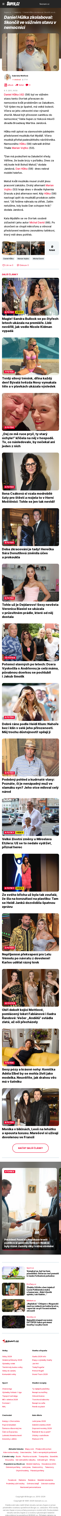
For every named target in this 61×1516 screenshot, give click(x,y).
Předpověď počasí (43, 1449)
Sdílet (21, 85)
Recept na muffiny (39, 1392)
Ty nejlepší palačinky (41, 1389)
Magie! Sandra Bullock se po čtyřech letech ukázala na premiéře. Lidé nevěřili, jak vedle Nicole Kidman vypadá (30, 325)
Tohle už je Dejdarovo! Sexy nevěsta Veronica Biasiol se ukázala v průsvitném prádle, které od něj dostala (30, 611)
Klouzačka (9, 1460)
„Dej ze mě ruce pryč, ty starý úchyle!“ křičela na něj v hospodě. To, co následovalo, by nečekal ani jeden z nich (28, 440)
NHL (4, 1407)
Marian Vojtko (20, 147)
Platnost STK (37, 1439)
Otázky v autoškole (40, 1435)
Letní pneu (26, 1467)
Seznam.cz (44, 4)
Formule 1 (6, 1403)
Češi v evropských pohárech (45, 1452)
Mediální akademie (45, 1480)
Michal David (37, 222)
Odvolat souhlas (48, 1484)
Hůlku (22, 143)
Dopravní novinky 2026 (42, 1428)
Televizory (49, 1467)
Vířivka (52, 1460)
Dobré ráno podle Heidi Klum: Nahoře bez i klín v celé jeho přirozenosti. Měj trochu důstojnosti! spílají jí (30, 728)
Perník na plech (38, 1407)
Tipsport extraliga (10, 1396)
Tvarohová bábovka (40, 1400)
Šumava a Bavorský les (12, 1428)
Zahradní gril (42, 1460)
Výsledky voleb (8, 1364)
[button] (30, 52)
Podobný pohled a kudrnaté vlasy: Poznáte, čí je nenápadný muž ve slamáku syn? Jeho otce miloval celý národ (30, 785)
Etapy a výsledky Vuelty (42, 1360)
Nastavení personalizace (30, 1487)
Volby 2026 (7, 1356)
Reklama (22, 1480)
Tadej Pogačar (38, 1367)
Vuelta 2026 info (39, 1356)
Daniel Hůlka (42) (14, 94)
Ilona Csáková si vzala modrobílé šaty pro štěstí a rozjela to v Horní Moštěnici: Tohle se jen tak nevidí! (28, 497)
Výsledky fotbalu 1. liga (12, 1392)
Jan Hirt (35, 1364)
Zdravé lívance (38, 1396)
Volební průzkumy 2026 (12, 1360)
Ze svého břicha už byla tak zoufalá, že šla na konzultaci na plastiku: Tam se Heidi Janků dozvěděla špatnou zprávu (30, 901)
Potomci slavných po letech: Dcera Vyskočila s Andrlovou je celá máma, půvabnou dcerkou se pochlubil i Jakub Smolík (30, 670)
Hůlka (47, 193)
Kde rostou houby (10, 1452)
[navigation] (3, 4)
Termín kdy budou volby (12, 1367)
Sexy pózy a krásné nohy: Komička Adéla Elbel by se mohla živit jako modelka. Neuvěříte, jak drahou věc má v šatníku (29, 1075)
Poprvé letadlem (9, 1425)
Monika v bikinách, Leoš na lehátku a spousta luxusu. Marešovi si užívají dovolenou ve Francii (30, 1133)
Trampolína (43, 1456)
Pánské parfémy (37, 1471)
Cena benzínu (25, 1452)
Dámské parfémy (13, 1467)
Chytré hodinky (22, 1471)
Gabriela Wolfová (20, 76)
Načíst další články (30, 1148)
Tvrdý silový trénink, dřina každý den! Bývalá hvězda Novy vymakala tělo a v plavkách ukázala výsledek (29, 382)
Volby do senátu (9, 1371)
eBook (10, 85)
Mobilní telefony (33, 1464)
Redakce (31, 1480)
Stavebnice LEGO (49, 1464)
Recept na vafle (38, 1403)
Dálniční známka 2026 (41, 1425)
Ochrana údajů (33, 1484)
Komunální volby (9, 1374)
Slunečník (54, 1456)
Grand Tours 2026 (40, 1374)
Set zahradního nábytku (25, 1460)
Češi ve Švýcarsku (10, 1432)
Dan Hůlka (22, 168)
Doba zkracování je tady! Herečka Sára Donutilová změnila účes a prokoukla (28, 553)
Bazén (18, 1456)
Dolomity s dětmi (9, 1439)
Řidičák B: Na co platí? (41, 1432)
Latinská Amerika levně (12, 1435)
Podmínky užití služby (15, 1484)
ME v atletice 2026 (10, 1400)
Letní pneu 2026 (39, 1421)
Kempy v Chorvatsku (11, 1421)
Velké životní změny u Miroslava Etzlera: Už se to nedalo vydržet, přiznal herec (27, 843)
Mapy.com (29, 1449)
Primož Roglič (38, 1371)
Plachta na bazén (30, 1456)
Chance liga (7, 1389)
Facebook (12, 1480)
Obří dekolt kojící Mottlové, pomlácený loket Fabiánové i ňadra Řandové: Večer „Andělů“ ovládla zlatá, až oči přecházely (29, 1016)
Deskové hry (37, 1467)
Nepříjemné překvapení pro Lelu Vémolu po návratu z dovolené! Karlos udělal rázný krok (26, 958)
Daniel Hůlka (8, 259)
